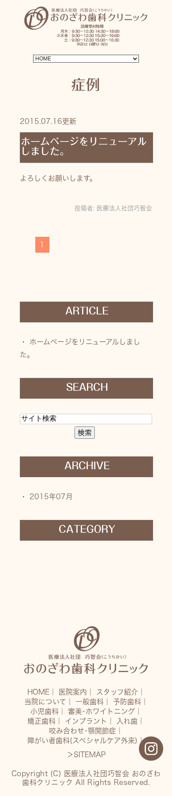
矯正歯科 (41, 721)
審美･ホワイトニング (101, 711)
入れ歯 (127, 721)
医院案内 (73, 691)
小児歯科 (44, 711)
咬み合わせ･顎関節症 (82, 730)
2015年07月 (51, 496)
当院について (45, 701)
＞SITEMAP (86, 754)
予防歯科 (127, 701)
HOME (38, 691)
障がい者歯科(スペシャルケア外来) (82, 740)
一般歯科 (89, 701)
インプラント (86, 721)
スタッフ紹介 (117, 691)
